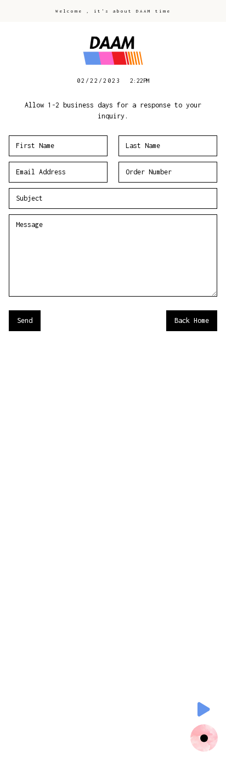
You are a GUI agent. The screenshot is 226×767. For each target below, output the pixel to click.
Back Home (191, 320)
